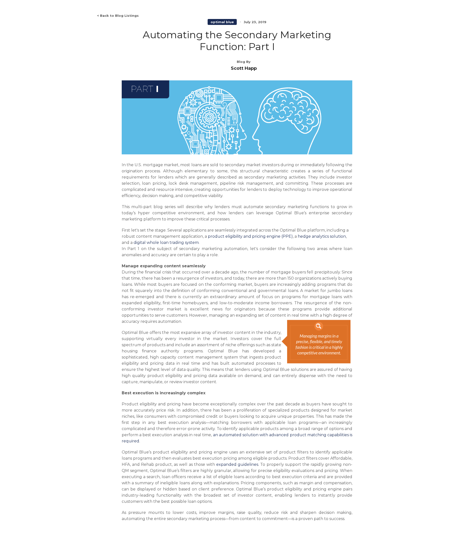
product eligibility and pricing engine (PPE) (250, 236)
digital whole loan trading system (166, 242)
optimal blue (222, 22)
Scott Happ (244, 68)
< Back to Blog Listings (118, 16)
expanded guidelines (237, 464)
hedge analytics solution (322, 236)
